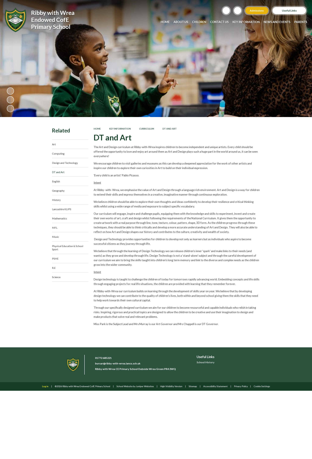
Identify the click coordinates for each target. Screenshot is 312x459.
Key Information (120, 128)
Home (97, 128)
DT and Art (169, 128)
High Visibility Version (171, 386)
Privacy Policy (241, 386)
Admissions (257, 10)
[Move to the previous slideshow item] (10, 99)
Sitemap (193, 386)
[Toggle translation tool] (237, 10)
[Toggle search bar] (226, 10)
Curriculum (146, 128)
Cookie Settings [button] (262, 386)
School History (205, 362)
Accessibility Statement (215, 386)
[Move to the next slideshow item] (10, 108)
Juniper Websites (145, 386)
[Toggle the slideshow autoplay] (10, 91)
